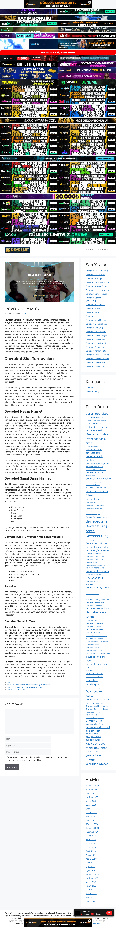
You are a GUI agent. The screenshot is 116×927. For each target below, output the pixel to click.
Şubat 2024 (91, 847)
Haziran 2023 (92, 878)
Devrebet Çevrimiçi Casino (97, 709)
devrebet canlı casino (98, 478)
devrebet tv (92, 653)
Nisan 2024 (91, 839)
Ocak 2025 (91, 809)
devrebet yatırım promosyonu (94, 688)
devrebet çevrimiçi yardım (93, 712)
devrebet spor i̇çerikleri (92, 644)
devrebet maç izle (93, 584)
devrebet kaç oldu (93, 581)
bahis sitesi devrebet (94, 417)
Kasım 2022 (91, 893)
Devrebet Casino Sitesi (97, 493)
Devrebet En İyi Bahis (95, 304)
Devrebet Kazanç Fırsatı (97, 286)
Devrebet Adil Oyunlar (96, 278)
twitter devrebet (93, 752)
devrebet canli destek (94, 458)
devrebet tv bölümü (104, 653)
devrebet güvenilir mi (95, 556)
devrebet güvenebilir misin (93, 553)
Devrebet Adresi (93, 308)
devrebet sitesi (93, 632)
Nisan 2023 (91, 886)
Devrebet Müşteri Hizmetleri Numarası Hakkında (25, 687)
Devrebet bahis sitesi (96, 441)
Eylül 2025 (90, 793)
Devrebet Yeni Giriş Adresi (97, 706)
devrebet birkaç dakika (92, 446)
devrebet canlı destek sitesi (94, 482)
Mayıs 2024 (91, 836)
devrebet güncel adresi (97, 550)
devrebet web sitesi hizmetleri (94, 677)
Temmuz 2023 (92, 874)
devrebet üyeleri (93, 715)
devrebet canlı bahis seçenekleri (94, 473)
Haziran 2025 (92, 797)
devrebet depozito (91, 502)
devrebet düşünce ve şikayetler (95, 505)
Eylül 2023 (90, 866)
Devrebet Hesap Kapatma (97, 355)
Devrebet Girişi (97, 536)
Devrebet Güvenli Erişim (97, 294)
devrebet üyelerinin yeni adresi (95, 718)
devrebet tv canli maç (95, 658)
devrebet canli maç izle (98, 463)
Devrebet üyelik (94, 720)
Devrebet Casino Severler (97, 358)
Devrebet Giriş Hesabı (96, 331)
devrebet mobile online (92, 594)
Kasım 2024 (91, 812)
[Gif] (58, 120)
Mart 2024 (90, 843)
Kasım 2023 (91, 859)
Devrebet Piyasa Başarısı (97, 271)
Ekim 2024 (90, 816)
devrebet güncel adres (97, 547)
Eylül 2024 (90, 820)
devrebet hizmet (32, 685)
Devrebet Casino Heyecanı (98, 335)
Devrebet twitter (94, 673)
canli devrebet (94, 423)
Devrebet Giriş (103, 250)
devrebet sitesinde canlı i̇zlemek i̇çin (96, 636)
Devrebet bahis (97, 434)
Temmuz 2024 (92, 828)
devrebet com (93, 499)
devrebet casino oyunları (96, 488)
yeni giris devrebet (97, 763)
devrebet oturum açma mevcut (94, 605)
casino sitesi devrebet (97, 427)
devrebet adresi (94, 430)
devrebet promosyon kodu (97, 623)
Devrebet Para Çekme (96, 614)
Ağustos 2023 (92, 870)
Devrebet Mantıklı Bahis (96, 324)
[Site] (29, 88)
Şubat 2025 (91, 805)
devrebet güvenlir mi (94, 559)
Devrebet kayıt (94, 577)
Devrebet (89, 250)
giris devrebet (44, 685)
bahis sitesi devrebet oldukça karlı (96, 420)
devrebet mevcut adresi (92, 591)
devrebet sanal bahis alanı (93, 626)
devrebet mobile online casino (94, 597)
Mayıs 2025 (91, 801)
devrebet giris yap (96, 516)
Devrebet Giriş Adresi (96, 528)
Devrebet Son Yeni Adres (16, 689)
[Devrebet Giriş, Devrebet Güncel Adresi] (17, 250)
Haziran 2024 (92, 832)
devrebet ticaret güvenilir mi (94, 650)
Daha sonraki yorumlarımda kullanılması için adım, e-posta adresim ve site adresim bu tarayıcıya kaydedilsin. (39, 758)
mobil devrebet (96, 748)
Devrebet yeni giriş (95, 703)
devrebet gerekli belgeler (93, 514)
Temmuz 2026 (92, 785)
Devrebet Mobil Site (95, 366)
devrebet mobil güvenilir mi (97, 599)
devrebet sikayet (94, 629)
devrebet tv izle (92, 670)
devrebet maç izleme (98, 587)
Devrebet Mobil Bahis (95, 339)
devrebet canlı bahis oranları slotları (96, 470)
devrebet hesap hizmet (16, 685)
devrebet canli (93, 452)
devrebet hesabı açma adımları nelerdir (97, 565)
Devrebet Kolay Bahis (95, 275)
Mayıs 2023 (91, 882)
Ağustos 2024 (92, 824)
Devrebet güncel (96, 543)
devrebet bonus (94, 449)
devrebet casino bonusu (93, 485)
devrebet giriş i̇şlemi (92, 540)
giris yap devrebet (93, 737)
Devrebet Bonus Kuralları (97, 347)
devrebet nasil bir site (95, 602)
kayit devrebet (95, 743)
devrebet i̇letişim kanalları (93, 575)
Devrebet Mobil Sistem (96, 320)
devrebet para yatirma (97, 608)
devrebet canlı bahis (94, 467)
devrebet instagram (97, 571)
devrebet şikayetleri (94, 724)
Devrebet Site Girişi (94, 328)
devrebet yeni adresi (98, 699)
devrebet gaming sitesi (92, 511)
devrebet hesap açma (95, 568)
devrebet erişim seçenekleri (94, 508)
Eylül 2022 (90, 901)
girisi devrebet (92, 734)
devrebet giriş (96, 521)
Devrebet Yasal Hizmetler (97, 290)
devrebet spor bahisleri (95, 638)
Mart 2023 (90, 890)
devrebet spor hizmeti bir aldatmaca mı (97, 641)
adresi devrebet (97, 413)
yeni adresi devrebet (93, 757)
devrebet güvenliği (91, 562)
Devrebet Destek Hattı (96, 362)
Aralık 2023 (91, 855)
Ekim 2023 (90, 863)
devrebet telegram (94, 647)
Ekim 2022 (90, 897)
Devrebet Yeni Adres (95, 693)
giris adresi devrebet (98, 727)
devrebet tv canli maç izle (97, 666)
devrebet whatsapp (92, 682)
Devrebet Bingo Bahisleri (97, 343)
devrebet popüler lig (92, 620)
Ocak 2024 (91, 851)
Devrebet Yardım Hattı (96, 351)
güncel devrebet (94, 739)
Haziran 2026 (92, 789)
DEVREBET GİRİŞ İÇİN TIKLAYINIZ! (58, 52)
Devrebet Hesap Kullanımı (97, 282)
